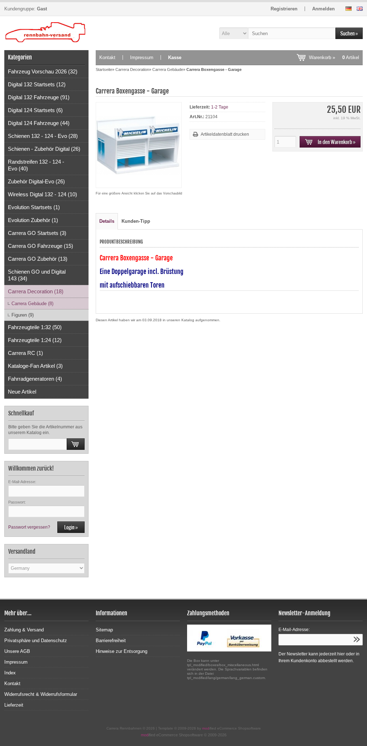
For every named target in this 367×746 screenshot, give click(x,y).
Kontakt (107, 57)
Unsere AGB (17, 651)
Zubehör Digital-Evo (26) (36, 181)
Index (10, 672)
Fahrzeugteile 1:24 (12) (35, 340)
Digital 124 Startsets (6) (35, 110)
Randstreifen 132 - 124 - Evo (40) (36, 165)
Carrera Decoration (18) (35, 291)
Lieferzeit (13, 705)
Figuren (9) (22, 315)
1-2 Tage (219, 107)
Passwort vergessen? (29, 527)
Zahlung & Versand (24, 629)
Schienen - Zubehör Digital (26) (44, 149)
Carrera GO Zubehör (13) (37, 259)
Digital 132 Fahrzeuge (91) (39, 97)
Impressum (141, 57)
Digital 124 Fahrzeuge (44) (39, 123)
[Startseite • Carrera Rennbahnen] (46, 33)
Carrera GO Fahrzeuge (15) (40, 246)
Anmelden (323, 8)
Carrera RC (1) (25, 353)
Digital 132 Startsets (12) (37, 84)
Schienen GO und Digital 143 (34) (37, 275)
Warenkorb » (334, 57)
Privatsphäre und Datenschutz (35, 640)
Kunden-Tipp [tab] (135, 221)
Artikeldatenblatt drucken (225, 134)
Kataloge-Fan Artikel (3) (35, 366)
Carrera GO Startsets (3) (37, 233)
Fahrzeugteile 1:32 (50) (35, 327)
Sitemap (104, 629)
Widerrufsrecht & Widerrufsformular (40, 694)
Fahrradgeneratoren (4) (35, 379)
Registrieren (284, 8)
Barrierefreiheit (111, 640)
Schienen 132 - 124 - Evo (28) (43, 136)
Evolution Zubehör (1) (33, 220)
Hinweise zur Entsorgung (121, 651)
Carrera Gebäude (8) (32, 303)
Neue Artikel (22, 392)
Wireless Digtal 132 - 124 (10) (42, 194)
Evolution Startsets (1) (34, 207)
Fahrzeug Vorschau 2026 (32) (42, 71)
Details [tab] (106, 221)
